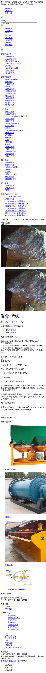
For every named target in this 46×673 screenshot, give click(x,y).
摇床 (7, 140)
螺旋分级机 (9, 133)
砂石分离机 (9, 73)
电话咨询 (9, 665)
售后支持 (9, 606)
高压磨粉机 (9, 188)
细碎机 (8, 170)
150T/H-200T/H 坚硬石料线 (15, 206)
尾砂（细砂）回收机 (13, 64)
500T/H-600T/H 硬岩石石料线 (16, 204)
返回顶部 (21, 661)
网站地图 (9, 13)
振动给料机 (9, 103)
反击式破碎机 (10, 93)
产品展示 (15, 219)
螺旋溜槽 (9, 142)
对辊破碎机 (9, 84)
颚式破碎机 (9, 105)
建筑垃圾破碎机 (11, 79)
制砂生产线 (9, 165)
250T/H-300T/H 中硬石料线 (15, 208)
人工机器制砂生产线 (13, 197)
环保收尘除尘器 (11, 68)
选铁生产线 (9, 156)
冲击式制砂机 (10, 179)
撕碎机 (8, 86)
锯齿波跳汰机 (10, 114)
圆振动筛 (9, 82)
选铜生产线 (9, 154)
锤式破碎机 (9, 96)
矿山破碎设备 (6, 77)
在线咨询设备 (10, 333)
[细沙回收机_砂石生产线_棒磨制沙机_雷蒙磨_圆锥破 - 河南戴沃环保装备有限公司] (2, 17)
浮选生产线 (9, 121)
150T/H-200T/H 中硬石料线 (15, 211)
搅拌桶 (8, 137)
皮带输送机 (9, 98)
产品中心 (9, 11)
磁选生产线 (9, 126)
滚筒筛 (8, 172)
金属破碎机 (9, 89)
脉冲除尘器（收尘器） (14, 61)
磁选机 (8, 144)
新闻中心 (9, 35)
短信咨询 (9, 668)
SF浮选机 (9, 135)
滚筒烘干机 (9, 71)
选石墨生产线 (10, 151)
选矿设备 (4, 109)
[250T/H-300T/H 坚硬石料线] (18, 586)
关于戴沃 (9, 31)
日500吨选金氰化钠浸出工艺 (16, 116)
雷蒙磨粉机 (9, 185)
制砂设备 (4, 160)
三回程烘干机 (10, 59)
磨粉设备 (4, 183)
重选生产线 (9, 119)
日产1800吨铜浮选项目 (14, 130)
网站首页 (9, 8)
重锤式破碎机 (10, 91)
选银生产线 (9, 149)
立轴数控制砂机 (11, 167)
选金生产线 (9, 147)
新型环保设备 (6, 54)
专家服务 (9, 40)
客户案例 (9, 38)
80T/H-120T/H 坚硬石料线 (15, 213)
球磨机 (8, 190)
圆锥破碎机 (9, 100)
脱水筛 (8, 66)
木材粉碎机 (9, 57)
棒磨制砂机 (9, 163)
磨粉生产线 (9, 199)
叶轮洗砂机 (9, 177)
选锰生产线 (9, 112)
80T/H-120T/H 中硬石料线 (15, 215)
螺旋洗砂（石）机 (12, 174)
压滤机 (8, 128)
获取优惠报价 (10, 330)
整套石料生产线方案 (9, 194)
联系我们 (9, 45)
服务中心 (9, 42)
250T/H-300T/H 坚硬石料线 (15, 201)
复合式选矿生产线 (12, 123)
